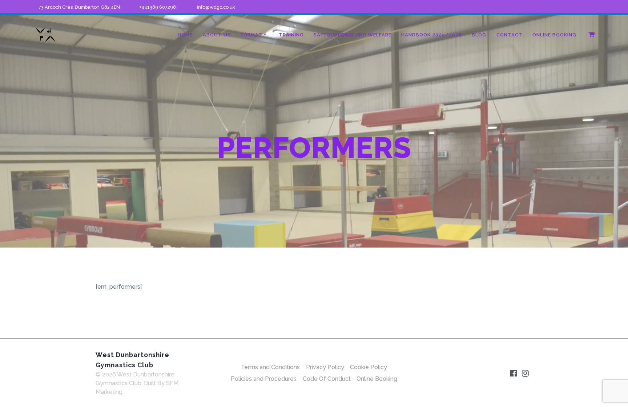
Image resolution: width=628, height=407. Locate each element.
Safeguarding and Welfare (352, 34)
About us (217, 34)
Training (291, 34)
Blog (479, 34)
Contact (509, 34)
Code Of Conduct (327, 378)
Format (251, 34)
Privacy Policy (325, 367)
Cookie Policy (368, 367)
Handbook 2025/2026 (431, 34)
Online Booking (554, 34)
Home (185, 34)
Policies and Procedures (264, 378)
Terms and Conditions (270, 367)
